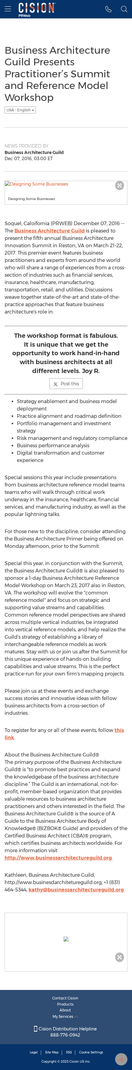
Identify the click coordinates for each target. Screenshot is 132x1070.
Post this (70, 384)
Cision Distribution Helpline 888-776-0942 (67, 1032)
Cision (74, 1062)
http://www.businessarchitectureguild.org (58, 858)
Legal (34, 1052)
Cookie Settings (91, 1052)
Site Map (52, 1052)
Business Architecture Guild (49, 231)
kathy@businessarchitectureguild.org (76, 890)
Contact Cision (65, 998)
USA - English (19, 110)
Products (65, 1004)
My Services (63, 1016)
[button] (108, 9)
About (65, 1010)
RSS (69, 1052)
